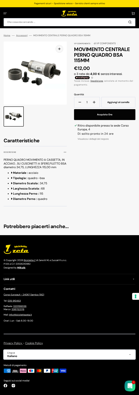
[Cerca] (130, 22)
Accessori (22, 35)
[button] (5, 13)
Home (7, 35)
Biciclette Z (29, 260)
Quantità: (79, 94)
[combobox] (69, 22)
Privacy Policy (13, 343)
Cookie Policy (34, 343)
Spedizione (96, 80)
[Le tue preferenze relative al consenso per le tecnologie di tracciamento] (135, 296)
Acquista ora (104, 114)
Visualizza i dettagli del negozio (93, 139)
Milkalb (21, 267)
